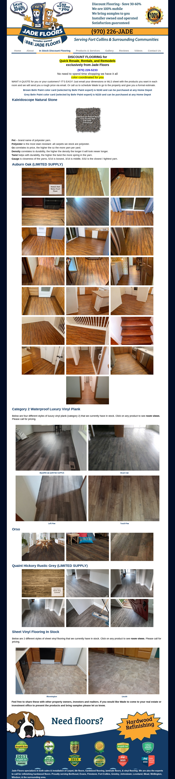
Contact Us (154, 50)
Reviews (124, 50)
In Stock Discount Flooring (54, 50)
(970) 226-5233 (88, 70)
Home (17, 50)
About (30, 50)
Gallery (109, 50)
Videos (138, 50)
